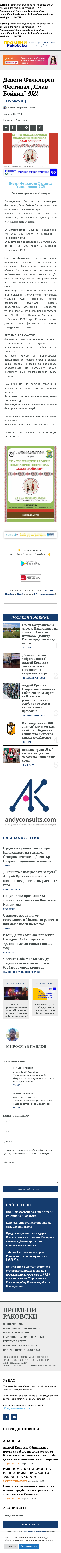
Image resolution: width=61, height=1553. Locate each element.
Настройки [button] (10, 1546)
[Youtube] (14, 1417)
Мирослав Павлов (26, 107)
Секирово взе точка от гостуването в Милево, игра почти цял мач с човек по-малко (30, 919)
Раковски (9, 909)
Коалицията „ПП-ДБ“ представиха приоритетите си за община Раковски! (45, 1008)
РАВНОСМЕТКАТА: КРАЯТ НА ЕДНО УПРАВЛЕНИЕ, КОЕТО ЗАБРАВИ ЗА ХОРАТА (27, 1473)
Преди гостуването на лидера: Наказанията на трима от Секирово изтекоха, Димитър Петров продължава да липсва (40, 634)
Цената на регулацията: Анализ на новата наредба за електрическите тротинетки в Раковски (28, 1490)
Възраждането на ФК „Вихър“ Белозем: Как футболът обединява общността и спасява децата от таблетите (38, 730)
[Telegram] (26, 128)
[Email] (20, 128)
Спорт (27, 647)
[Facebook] (6, 128)
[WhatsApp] (13, 128)
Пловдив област (34, 677)
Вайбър (9, 594)
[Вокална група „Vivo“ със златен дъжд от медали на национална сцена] (11, 755)
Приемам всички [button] (29, 1546)
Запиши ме (29, 1524)
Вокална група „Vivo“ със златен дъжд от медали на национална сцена (39, 754)
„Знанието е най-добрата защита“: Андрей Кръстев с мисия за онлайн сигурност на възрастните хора (35, 664)
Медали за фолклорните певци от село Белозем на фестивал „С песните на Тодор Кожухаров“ (16, 1010)
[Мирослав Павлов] (5, 107)
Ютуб (19, 594)
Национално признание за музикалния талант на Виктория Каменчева (29, 899)
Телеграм (48, 590)
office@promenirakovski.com (17, 1408)
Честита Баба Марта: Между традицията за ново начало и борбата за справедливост (26, 962)
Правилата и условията (34, 1531)
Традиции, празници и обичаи (21, 972)
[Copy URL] (40, 128)
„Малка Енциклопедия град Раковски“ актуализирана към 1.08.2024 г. (27, 1255)
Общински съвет (35, 715)
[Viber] (33, 128)
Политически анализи (15, 1481)
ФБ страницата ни (44, 594)
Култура (28, 765)
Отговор (17, 1085)
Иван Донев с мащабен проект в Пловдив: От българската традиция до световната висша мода (28, 941)
